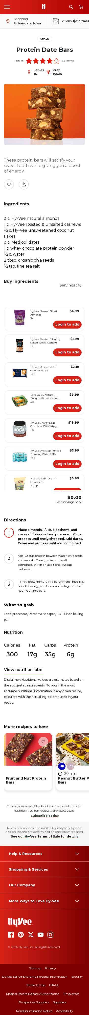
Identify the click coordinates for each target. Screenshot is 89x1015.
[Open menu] (7, 7)
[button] (28, 61)
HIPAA (54, 985)
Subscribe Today (45, 816)
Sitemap (35, 968)
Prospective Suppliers (34, 1002)
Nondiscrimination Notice (34, 1011)
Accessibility (64, 1011)
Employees (71, 994)
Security (77, 976)
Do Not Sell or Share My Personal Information (34, 976)
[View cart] (81, 7)
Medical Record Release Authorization (33, 994)
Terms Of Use (35, 985)
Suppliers (59, 1002)
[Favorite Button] (9, 184)
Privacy (50, 968)
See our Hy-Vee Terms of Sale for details (44, 836)
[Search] (71, 7)
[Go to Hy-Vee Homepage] (45, 7)
